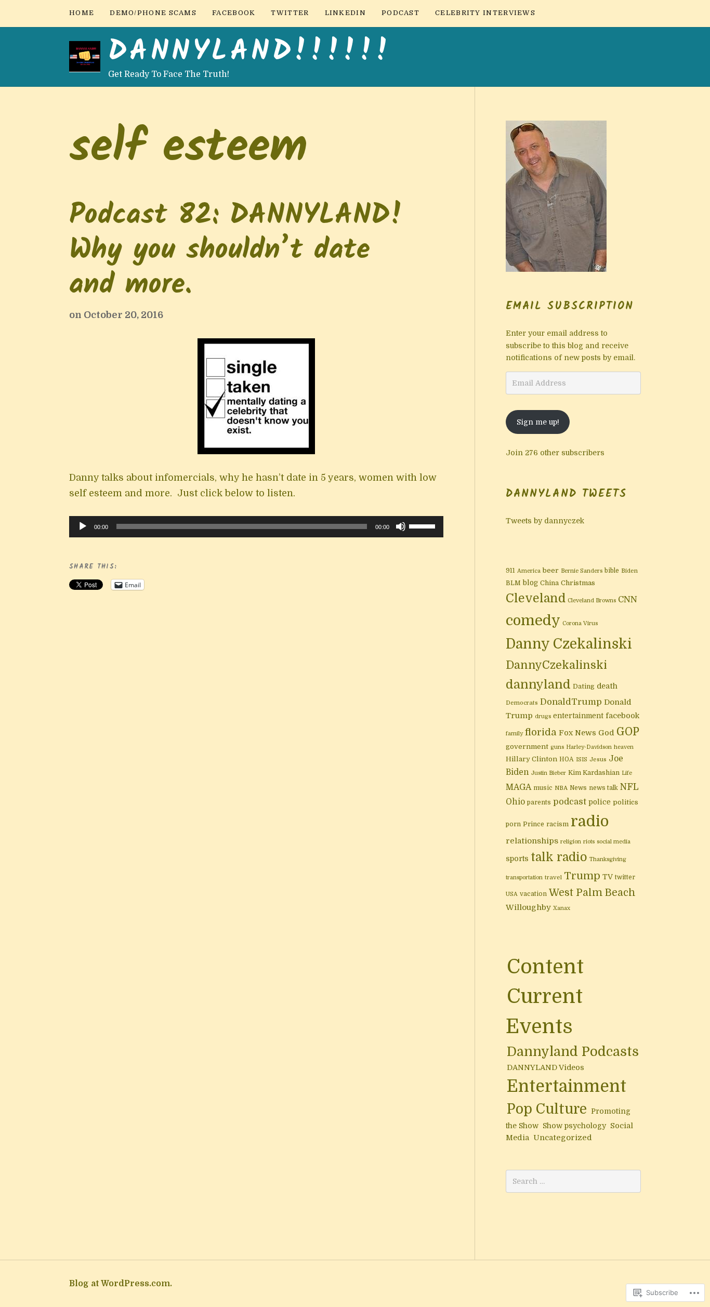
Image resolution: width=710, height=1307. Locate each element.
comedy (533, 620)
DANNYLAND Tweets (566, 494)
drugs (543, 716)
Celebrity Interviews (485, 13)
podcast (569, 802)
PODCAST (400, 13)
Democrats (522, 702)
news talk (603, 787)
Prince (533, 824)
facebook (233, 13)
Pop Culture (547, 1109)
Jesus (598, 759)
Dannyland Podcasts (573, 1051)
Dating (584, 686)
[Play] (82, 526)
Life (627, 773)
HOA (566, 759)
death (607, 686)
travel (553, 877)
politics (625, 802)
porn (513, 824)
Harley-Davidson (589, 747)
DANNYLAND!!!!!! (250, 52)
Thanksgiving (607, 859)
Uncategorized (562, 1137)
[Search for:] (573, 1181)
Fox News (577, 733)
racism (557, 824)
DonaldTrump (571, 702)
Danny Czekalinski (569, 644)
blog (530, 583)
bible (611, 570)
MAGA (518, 787)
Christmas (578, 583)
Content (545, 966)
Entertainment (566, 1086)
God (606, 733)
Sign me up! (538, 422)
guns (557, 747)
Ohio (515, 802)
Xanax (561, 908)
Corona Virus (580, 623)
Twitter (290, 13)
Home (81, 13)
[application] (256, 527)
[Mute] (401, 526)
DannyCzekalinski (556, 665)
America (529, 570)
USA (512, 894)
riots (589, 841)
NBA (561, 788)
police (599, 802)
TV (607, 877)
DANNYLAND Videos (545, 1067)
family (514, 733)
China (549, 583)
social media (613, 841)
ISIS (581, 759)
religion (570, 841)
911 (510, 570)
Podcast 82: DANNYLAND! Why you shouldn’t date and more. (236, 251)
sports (517, 858)
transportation (524, 877)
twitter (625, 877)
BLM (513, 583)
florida (541, 732)
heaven (624, 747)
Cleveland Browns (592, 600)
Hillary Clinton (531, 759)
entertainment (578, 716)
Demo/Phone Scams (153, 13)
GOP (627, 731)
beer (551, 570)
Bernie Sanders (581, 570)
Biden (629, 570)
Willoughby (528, 907)
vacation (533, 893)
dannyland (538, 685)
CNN (627, 599)
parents (539, 802)
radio (590, 821)
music (543, 787)
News (578, 787)
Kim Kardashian (594, 772)
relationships (532, 841)
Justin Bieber (548, 773)
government (527, 746)
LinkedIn (345, 13)
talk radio (559, 857)
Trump (582, 876)
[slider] (423, 525)
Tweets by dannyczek (545, 521)
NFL (629, 787)
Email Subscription (570, 306)
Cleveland (536, 598)
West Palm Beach (592, 893)
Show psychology (574, 1125)
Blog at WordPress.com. (120, 1283)
